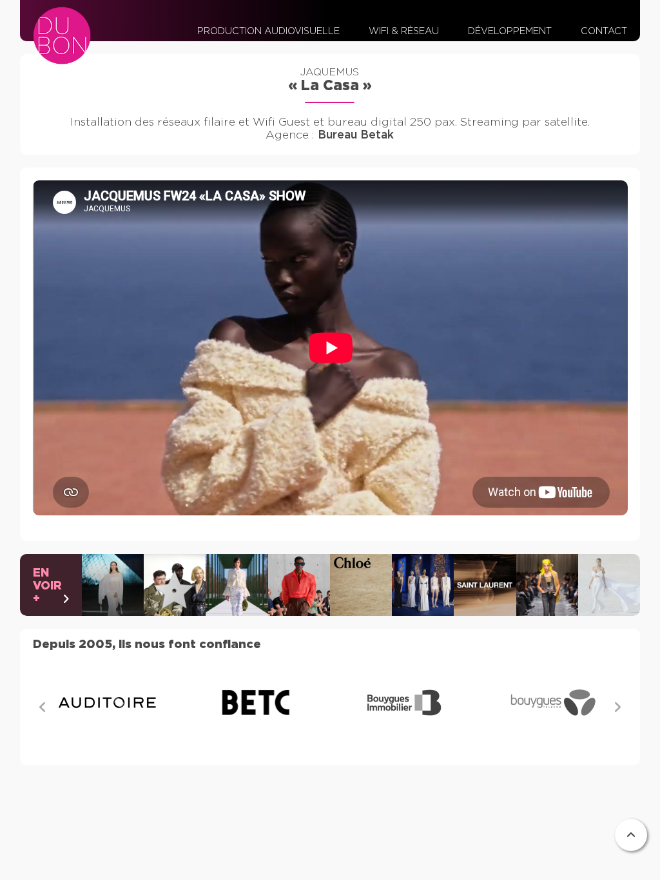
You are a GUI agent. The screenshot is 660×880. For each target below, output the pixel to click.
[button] (617, 708)
